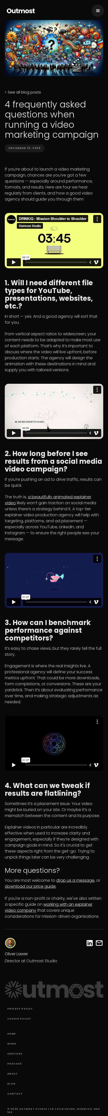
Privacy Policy (20, 1008)
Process (14, 1063)
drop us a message (75, 880)
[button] (98, 10)
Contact (15, 1093)
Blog (11, 1083)
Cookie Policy (19, 1018)
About (12, 1073)
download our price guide (30, 886)
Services (15, 1053)
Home (11, 1033)
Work (12, 1043)
